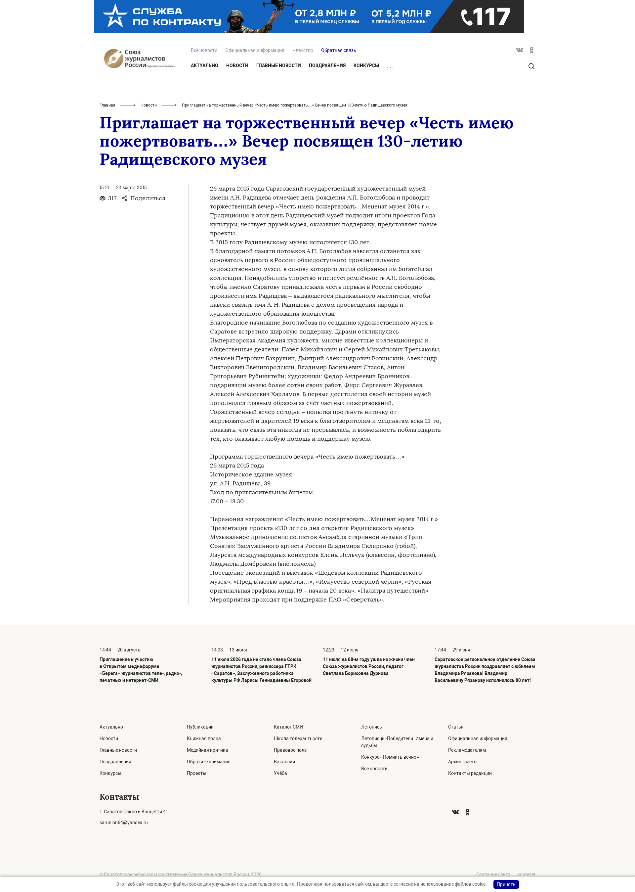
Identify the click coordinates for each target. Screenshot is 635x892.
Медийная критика (207, 750)
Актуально (204, 65)
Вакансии (284, 761)
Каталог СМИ (288, 727)
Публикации (200, 727)
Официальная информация (254, 50)
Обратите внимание (208, 761)
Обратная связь (338, 50)
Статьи (456, 727)
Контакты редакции (470, 773)
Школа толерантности (298, 738)
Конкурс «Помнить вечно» (390, 757)
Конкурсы (366, 65)
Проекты (196, 773)
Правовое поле (290, 750)
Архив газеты (463, 761)
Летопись (371, 727)
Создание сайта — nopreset (505, 874)
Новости (237, 65)
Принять (506, 884)
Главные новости (278, 65)
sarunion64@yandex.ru (124, 822)
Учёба (280, 773)
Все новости (374, 768)
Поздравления (327, 65)
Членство (302, 50)
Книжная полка (204, 738)
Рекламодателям (467, 750)
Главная (107, 105)
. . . (390, 66)
